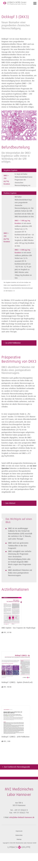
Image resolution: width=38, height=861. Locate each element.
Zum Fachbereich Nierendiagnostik (17, 767)
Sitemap (19, 839)
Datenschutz (19, 835)
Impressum (19, 831)
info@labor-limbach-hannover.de (21, 817)
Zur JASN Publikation (13, 343)
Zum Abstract (10, 503)
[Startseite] (14, 3)
